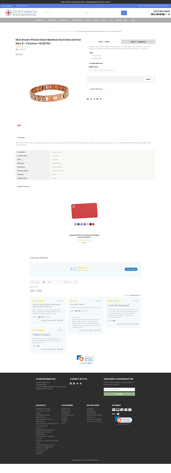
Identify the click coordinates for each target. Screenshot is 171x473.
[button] (85, 26)
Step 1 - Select (104, 42)
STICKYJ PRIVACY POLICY (45, 445)
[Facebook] (71, 383)
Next (124, 2)
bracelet (39, 291)
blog (133, 20)
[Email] (88, 98)
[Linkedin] (97, 98)
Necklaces (51, 20)
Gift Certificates (154, 5)
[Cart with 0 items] (161, 5)
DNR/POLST (63, 20)
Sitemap (39, 453)
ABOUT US (40, 428)
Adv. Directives (77, 20)
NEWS (38, 413)
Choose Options (85, 213)
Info (125, 20)
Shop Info (166, 5)
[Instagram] (74, 383)
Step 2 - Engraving (138, 42)
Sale (111, 20)
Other (103, 20)
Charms (95, 20)
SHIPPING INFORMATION (45, 430)
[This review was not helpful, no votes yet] (61, 320)
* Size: (91, 53)
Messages (91, 411)
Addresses (91, 413)
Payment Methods (94, 415)
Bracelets (39, 20)
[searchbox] (36, 282)
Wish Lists (91, 417)
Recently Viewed (94, 419)
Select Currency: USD (22, 6)
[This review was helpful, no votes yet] (58, 320)
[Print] (91, 98)
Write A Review (131, 269)
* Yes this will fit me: (96, 63)
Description (21, 137)
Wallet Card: (93, 67)
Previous (47, 2)
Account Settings (94, 421)
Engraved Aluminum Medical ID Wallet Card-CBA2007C (84, 236)
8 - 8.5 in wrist (96, 58)
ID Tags (87, 20)
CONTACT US (40, 451)
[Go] (124, 13)
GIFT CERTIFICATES (43, 411)
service (32, 291)
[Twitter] (94, 98)
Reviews (118, 20)
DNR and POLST (91, 2)
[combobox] (54, 282)
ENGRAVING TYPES (43, 409)
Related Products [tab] (23, 186)
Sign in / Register (144, 5)
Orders (90, 409)
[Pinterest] (101, 98)
